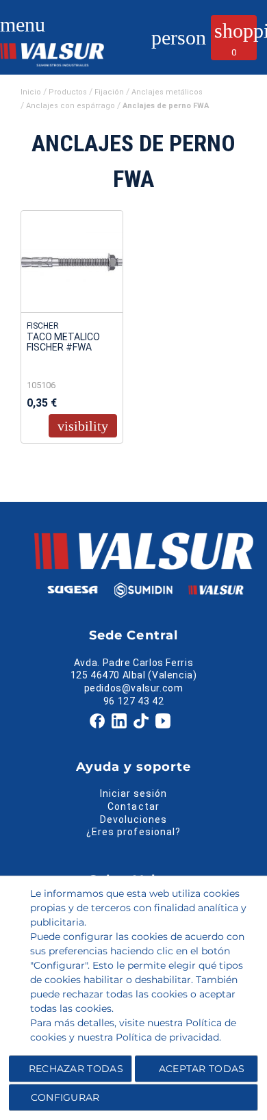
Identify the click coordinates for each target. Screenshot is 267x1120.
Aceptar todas (202, 1068)
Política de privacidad (167, 1037)
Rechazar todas (76, 1068)
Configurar (63, 1097)
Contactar (133, 806)
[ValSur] (62, 52)
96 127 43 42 (133, 701)
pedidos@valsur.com (133, 688)
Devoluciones (134, 819)
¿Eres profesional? (133, 831)
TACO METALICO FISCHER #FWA (63, 342)
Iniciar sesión (134, 793)
